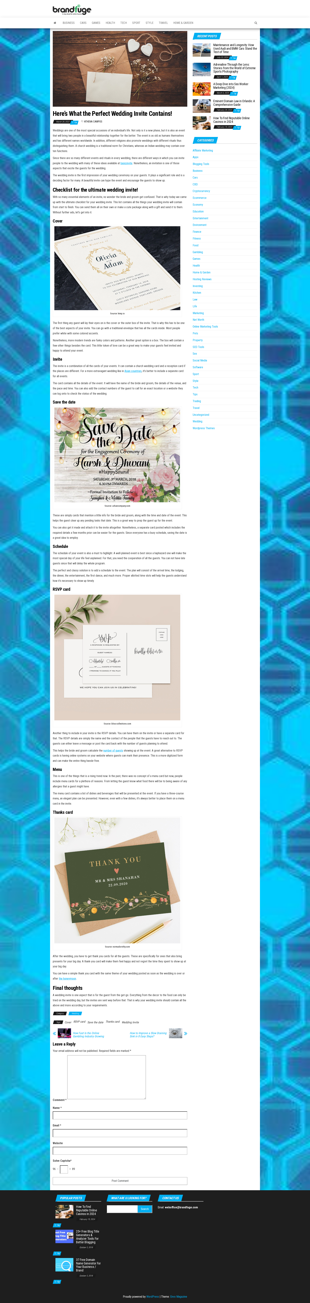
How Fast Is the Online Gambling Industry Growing (88, 1035)
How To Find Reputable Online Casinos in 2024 (231, 120)
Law (195, 299)
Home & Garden (183, 23)
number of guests (113, 750)
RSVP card (79, 1021)
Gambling (198, 252)
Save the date (95, 1022)
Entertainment (200, 218)
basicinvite (126, 163)
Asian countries (133, 371)
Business (69, 23)
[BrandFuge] (55, 23)
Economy (198, 204)
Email (57, 1125)
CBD (195, 184)
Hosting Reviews (202, 279)
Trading (197, 401)
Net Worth (198, 319)
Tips (195, 394)
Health (110, 23)
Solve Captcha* (62, 1160)
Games (96, 23)
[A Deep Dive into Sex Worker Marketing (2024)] (202, 89)
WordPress (152, 1296)
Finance (197, 231)
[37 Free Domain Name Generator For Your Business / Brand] (64, 1264)
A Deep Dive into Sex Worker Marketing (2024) (230, 85)
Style (149, 23)
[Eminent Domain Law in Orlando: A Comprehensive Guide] (202, 106)
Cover (68, 1022)
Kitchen (197, 292)
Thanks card (112, 1021)
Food (195, 245)
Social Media (200, 360)
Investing (198, 286)
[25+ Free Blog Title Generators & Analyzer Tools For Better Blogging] (64, 1236)
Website (58, 1143)
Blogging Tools (201, 164)
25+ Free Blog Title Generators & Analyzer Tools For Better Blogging (87, 1236)
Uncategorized (201, 414)
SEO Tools (198, 347)
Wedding (75, 1013)
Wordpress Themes (204, 428)
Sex (195, 353)
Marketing (198, 313)
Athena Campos (93, 121)
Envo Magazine (178, 1296)
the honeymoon (67, 978)
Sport (136, 23)
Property (198, 340)
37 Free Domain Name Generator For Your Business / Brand (88, 1265)
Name (57, 1108)
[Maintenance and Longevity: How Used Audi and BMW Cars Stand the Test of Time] (202, 49)
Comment (60, 1100)
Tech (123, 23)
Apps (195, 157)
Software (198, 367)
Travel (163, 23)
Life (195, 306)
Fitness (197, 238)
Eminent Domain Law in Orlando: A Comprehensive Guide (234, 102)
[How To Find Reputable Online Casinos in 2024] (202, 123)
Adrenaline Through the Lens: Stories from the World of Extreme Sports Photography (234, 68)
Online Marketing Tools (205, 326)
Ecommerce (199, 198)
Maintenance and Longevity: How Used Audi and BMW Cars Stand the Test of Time (235, 48)
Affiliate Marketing (203, 150)
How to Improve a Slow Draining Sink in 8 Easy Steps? (148, 1035)
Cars (83, 23)
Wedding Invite (130, 1022)
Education (198, 211)
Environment (199, 225)
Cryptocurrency (201, 191)
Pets (195, 333)
